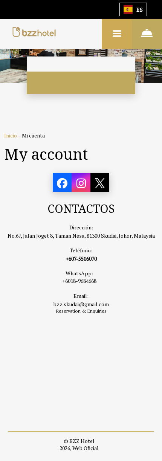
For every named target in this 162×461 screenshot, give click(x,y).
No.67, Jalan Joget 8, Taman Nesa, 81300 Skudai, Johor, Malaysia (81, 235)
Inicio (11, 135)
